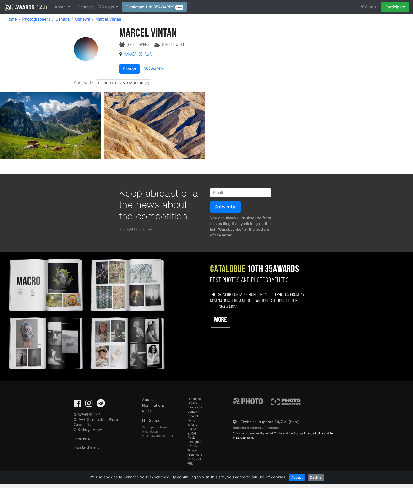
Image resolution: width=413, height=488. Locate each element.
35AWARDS (153, 68)
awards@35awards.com (135, 229)
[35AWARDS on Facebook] (77, 404)
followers (139, 45)
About (147, 399)
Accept (297, 477)
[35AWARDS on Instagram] (88, 404)
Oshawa (82, 19)
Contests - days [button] (96, 7)
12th (41, 7)
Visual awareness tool (157, 436)
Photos (129, 68)
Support (156, 420)
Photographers (36, 19)
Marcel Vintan (108, 19)
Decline (315, 477)
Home (11, 19)
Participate (395, 7)
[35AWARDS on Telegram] (101, 404)
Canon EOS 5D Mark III (123, 83)
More (220, 320)
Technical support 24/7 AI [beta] (270, 421)
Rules (147, 411)
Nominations (153, 405)
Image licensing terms (86, 447)
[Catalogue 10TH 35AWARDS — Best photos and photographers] (86, 313)
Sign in (370, 6)
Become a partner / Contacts (256, 428)
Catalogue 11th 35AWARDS (153, 7)
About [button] (61, 7)
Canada (62, 19)
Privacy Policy (82, 439)
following (173, 45)
